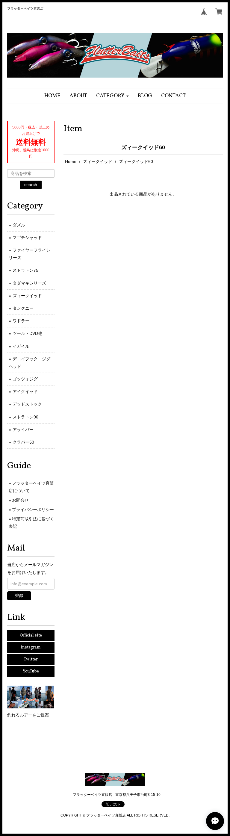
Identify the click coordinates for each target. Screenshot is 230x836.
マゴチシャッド (27, 237)
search (30, 184)
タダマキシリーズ (29, 283)
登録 (19, 595)
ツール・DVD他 (27, 333)
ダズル (19, 225)
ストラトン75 (25, 270)
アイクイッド (25, 391)
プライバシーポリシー (33, 509)
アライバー (23, 429)
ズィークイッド (97, 161)
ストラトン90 (25, 417)
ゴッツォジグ (25, 379)
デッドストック (27, 404)
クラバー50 (23, 442)
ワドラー (21, 320)
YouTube (31, 671)
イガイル (21, 346)
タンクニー (23, 308)
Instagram (31, 647)
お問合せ (20, 500)
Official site (31, 635)
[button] (112, 96)
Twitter (31, 659)
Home (70, 161)
